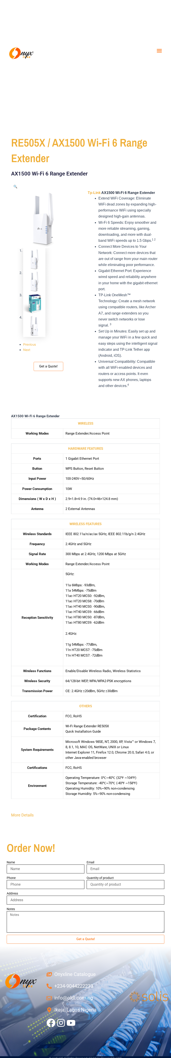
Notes (11, 909)
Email (90, 862)
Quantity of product (100, 878)
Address (12, 893)
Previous (29, 345)
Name (11, 862)
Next (26, 350)
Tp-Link (94, 193)
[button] (159, 50)
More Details (22, 815)
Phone (11, 878)
